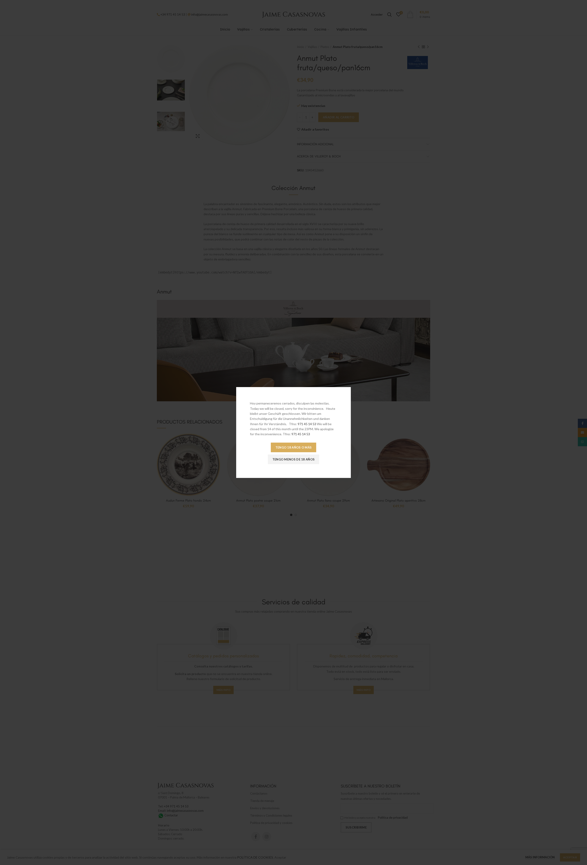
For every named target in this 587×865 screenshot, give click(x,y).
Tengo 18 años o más (293, 447)
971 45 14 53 (307, 424)
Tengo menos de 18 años (293, 459)
